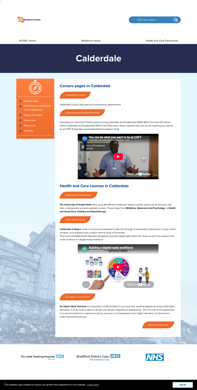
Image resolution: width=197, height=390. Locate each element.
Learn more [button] (93, 385)
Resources (30, 125)
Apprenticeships (33, 115)
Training (28, 130)
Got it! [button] (183, 385)
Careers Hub (31, 101)
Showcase (29, 120)
